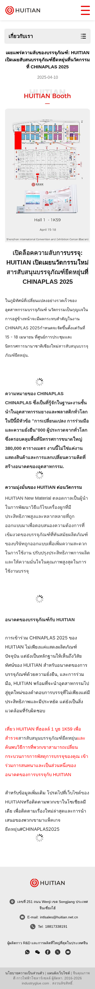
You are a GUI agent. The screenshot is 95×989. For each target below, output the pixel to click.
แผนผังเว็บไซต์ (58, 973)
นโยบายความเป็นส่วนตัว (24, 973)
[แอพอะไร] (27, 952)
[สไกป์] (48, 952)
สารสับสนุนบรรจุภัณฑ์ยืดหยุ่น (45, 272)
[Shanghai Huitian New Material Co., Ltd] (23, 10)
